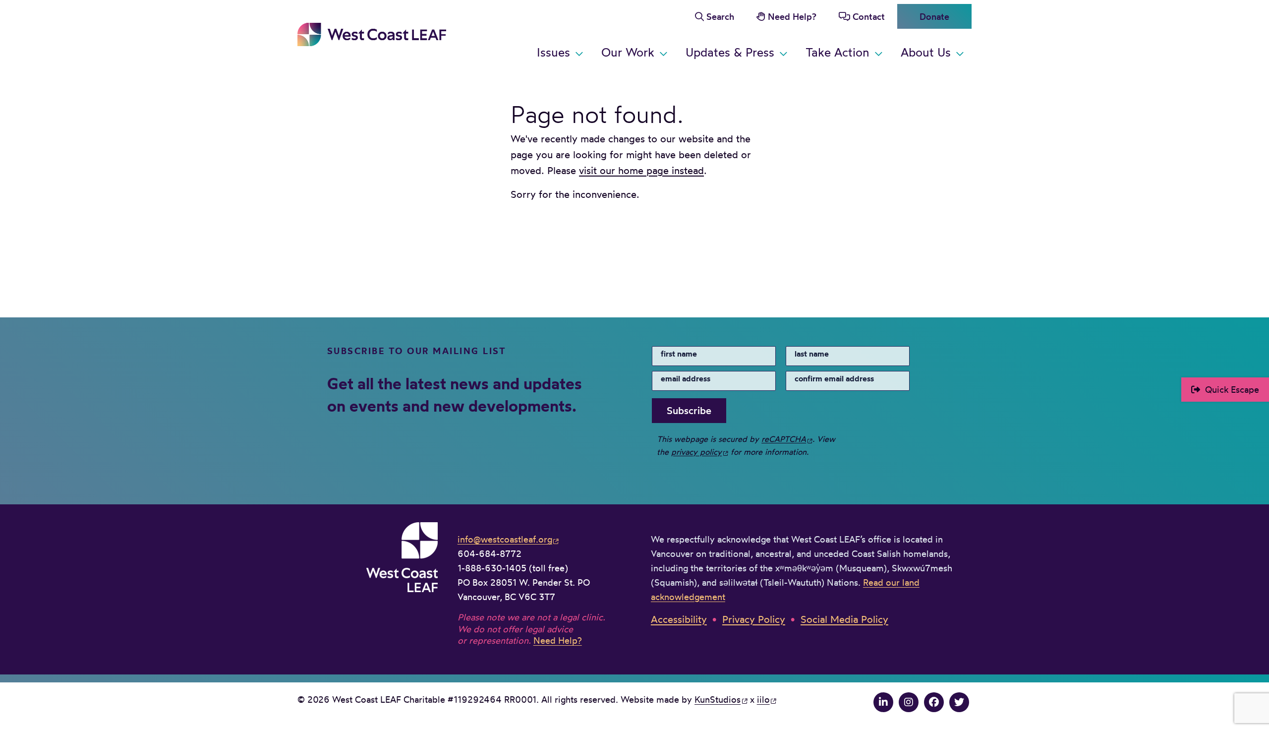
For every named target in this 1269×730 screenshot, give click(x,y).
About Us (926, 52)
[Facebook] (934, 702)
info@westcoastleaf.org (505, 539)
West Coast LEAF (371, 34)
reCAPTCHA (783, 439)
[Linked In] (883, 702)
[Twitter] (959, 702)
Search (720, 16)
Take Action (837, 52)
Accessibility (679, 619)
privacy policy (696, 452)
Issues (553, 52)
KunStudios (717, 699)
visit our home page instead (641, 170)
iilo (763, 699)
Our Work (627, 52)
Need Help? (792, 16)
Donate (934, 16)
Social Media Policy (844, 619)
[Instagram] (909, 702)
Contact (869, 16)
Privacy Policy (753, 619)
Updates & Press (730, 52)
